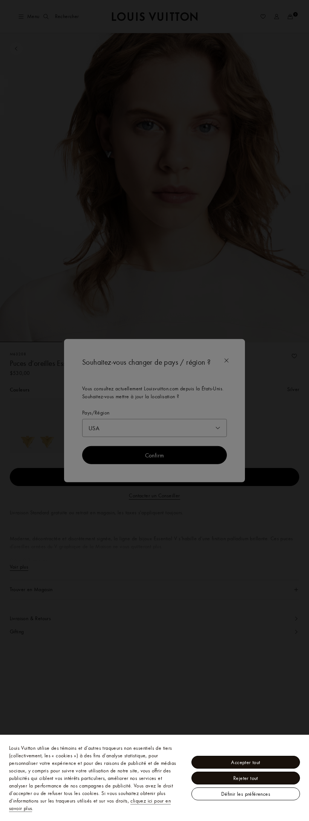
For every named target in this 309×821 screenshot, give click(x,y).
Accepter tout (245, 762)
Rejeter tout (245, 778)
